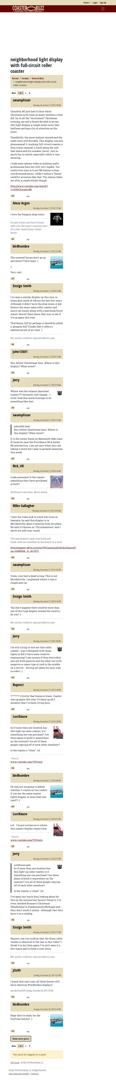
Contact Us (34, 1073)
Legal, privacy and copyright (19, 1073)
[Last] (29, 93)
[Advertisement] (58, 34)
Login (95, 2)
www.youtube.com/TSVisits (26, 761)
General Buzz (38, 78)
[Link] (28, 196)
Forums (25, 78)
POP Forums (14, 1062)
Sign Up (103, 2)
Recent (15, 78)
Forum (86, 2)
